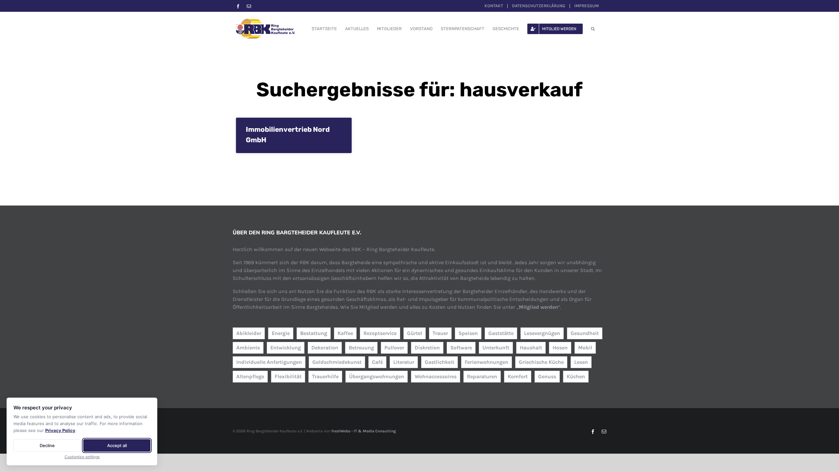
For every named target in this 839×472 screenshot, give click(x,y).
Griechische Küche (541, 362)
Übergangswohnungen (376, 376)
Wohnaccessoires (436, 376)
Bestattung (313, 333)
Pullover (394, 347)
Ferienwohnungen (486, 362)
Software (461, 347)
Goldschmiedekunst (336, 362)
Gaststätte (501, 333)
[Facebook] (238, 6)
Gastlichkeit (439, 362)
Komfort (518, 376)
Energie (281, 333)
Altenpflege (250, 376)
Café (377, 362)
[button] (593, 29)
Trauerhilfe (325, 376)
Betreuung (361, 347)
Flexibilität (288, 376)
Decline (47, 445)
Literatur (403, 362)
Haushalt (531, 347)
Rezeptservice (380, 333)
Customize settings (82, 456)
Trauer (440, 333)
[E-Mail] (249, 6)
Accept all (117, 445)
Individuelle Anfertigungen (269, 362)
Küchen (576, 376)
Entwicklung (285, 347)
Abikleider (248, 333)
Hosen (560, 347)
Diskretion (427, 347)
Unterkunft (495, 347)
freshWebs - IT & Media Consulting (363, 431)
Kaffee (345, 333)
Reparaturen (482, 376)
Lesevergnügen (542, 333)
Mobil (585, 347)
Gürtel (414, 333)
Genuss (547, 376)
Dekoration (324, 347)
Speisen (468, 333)
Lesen (581, 362)
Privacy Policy (60, 430)
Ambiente (248, 347)
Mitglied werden (538, 307)
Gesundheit (585, 333)
